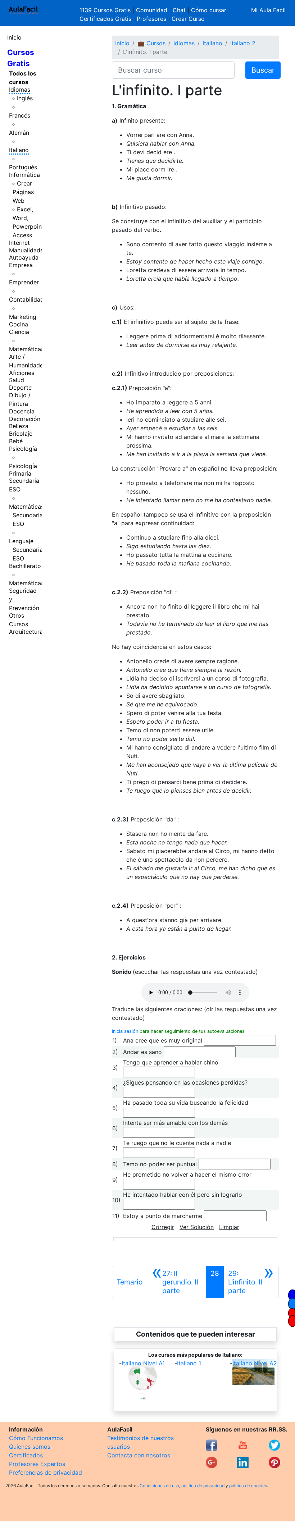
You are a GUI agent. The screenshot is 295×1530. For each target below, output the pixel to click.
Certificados (26, 1455)
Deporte (20, 387)
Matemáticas (26, 349)
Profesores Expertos (37, 1463)
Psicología (23, 448)
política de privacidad (202, 1485)
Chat (179, 10)
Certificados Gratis (105, 18)
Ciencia (19, 331)
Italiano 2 (242, 43)
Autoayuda (23, 257)
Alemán (19, 132)
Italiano (19, 150)
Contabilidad (26, 299)
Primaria (20, 473)
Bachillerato (25, 565)
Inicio (14, 37)
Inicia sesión (125, 1031)
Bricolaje (20, 433)
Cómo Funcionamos (36, 1438)
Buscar (262, 70)
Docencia (22, 411)
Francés (19, 115)
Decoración (24, 418)
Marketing (22, 316)
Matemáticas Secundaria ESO (26, 515)
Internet (19, 242)
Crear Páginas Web (23, 192)
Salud (16, 380)
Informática (24, 174)
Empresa (21, 265)
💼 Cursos (151, 43)
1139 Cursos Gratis (106, 10)
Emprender (24, 282)
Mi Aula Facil (268, 10)
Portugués (23, 167)
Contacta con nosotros (138, 1455)
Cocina (18, 324)
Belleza (18, 426)
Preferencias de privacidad (45, 1472)
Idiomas (19, 89)
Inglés (25, 98)
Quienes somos (29, 1446)
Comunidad (151, 10)
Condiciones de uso (159, 1485)
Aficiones (21, 372)
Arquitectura (26, 631)
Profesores (151, 18)
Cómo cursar (208, 10)
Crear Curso (188, 18)
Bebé (16, 441)
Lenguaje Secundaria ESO (26, 549)
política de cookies (248, 1485)
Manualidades (27, 250)
